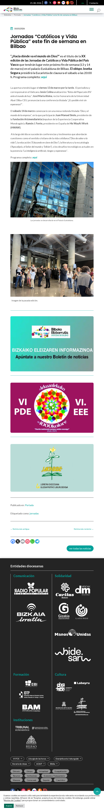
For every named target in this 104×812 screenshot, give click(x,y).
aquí (34, 157)
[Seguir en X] (50, 2)
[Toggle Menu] (91, 9)
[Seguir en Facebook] (46, 2)
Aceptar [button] (9, 806)
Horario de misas (19, 764)
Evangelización (61, 771)
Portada (29, 505)
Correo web (31, 780)
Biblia (52, 764)
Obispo (29, 771)
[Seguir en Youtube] (59, 2)
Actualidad (43, 771)
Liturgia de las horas (37, 758)
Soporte (46, 780)
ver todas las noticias (80, 548)
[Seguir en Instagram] (54, 2)
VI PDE (16, 758)
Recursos (16, 776)
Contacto (93, 3)
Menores (16, 780)
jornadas (34, 513)
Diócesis (16, 771)
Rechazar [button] (19, 806)
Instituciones (32, 776)
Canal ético (60, 780)
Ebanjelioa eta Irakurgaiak (67, 758)
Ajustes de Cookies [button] (12, 800)
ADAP (39, 764)
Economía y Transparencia (54, 776)
